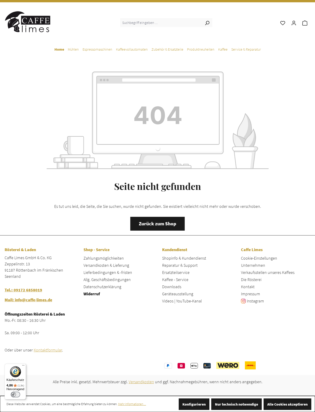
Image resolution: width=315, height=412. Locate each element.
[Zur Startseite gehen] (28, 22)
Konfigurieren (194, 404)
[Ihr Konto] (293, 22)
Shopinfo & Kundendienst (184, 258)
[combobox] (161, 22)
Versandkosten (141, 381)
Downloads (171, 286)
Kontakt (248, 286)
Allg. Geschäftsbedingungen (107, 279)
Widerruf (91, 293)
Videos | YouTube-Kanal (182, 301)
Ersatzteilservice (176, 272)
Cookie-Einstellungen (259, 258)
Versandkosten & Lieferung (106, 265)
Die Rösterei (251, 279)
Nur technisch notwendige (236, 404)
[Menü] (23, 366)
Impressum (250, 293)
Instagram (255, 301)
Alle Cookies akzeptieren (287, 404)
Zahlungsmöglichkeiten (103, 258)
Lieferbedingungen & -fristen (107, 272)
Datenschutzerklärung (102, 286)
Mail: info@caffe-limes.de (28, 299)
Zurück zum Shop (157, 224)
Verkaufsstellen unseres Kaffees (267, 272)
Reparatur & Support (180, 265)
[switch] (15, 394)
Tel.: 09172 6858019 (23, 290)
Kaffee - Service (175, 279)
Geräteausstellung (177, 293)
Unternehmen (253, 265)
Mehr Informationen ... (132, 404)
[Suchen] (207, 22)
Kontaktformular (48, 350)
